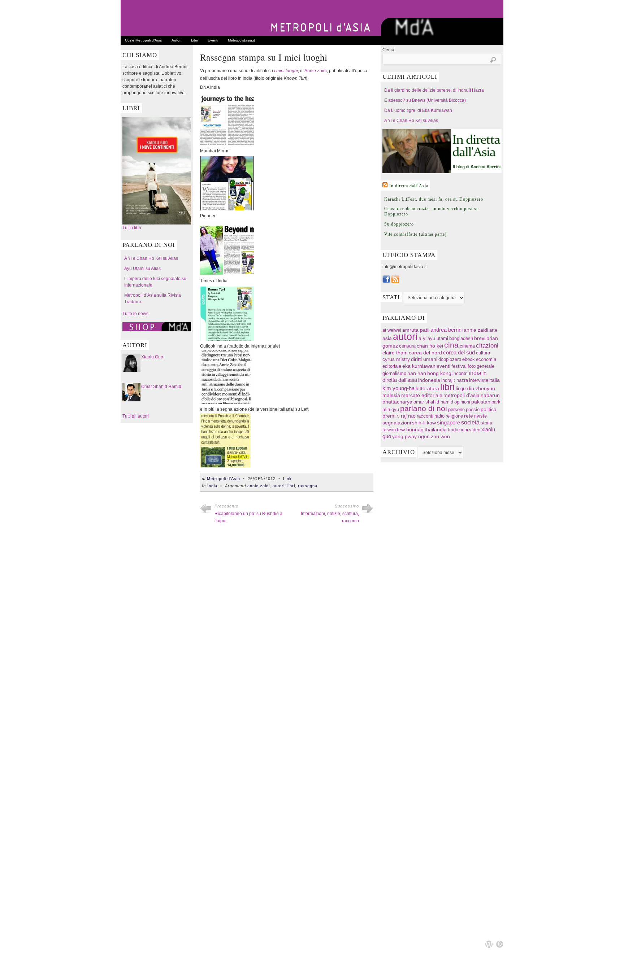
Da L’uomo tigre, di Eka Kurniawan (418, 110)
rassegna (307, 486)
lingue (462, 388)
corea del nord (425, 353)
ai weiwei (391, 330)
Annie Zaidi (315, 70)
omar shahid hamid (433, 402)
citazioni (487, 345)
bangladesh (461, 338)
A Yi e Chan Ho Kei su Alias (151, 258)
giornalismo (394, 373)
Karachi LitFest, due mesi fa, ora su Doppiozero (433, 199)
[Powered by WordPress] (489, 944)
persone (456, 409)
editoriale (391, 366)
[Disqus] (286, 633)
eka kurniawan (419, 366)
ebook (468, 359)
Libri (194, 40)
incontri (460, 373)
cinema (467, 346)
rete (468, 416)
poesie (473, 409)
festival (459, 366)
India (212, 486)
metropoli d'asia (461, 395)
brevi (479, 338)
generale (485, 366)
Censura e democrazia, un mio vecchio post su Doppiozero (431, 211)
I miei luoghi (286, 70)
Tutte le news (135, 313)
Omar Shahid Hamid (161, 386)
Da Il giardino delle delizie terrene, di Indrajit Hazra (434, 90)
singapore (448, 423)
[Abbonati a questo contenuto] (384, 184)
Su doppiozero (399, 224)
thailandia (436, 429)
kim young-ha (398, 388)
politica (489, 409)
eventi (443, 366)
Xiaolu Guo (152, 356)
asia (387, 338)
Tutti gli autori (135, 416)
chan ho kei (430, 346)
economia (486, 359)
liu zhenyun (482, 388)
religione (454, 416)
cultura (483, 353)
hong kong (439, 373)
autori (279, 486)
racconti (425, 416)
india (475, 373)
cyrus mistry (396, 359)
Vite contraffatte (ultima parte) (415, 234)
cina (451, 345)
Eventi (213, 40)
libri (291, 486)
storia (486, 423)
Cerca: (388, 49)
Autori (176, 40)
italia (494, 380)
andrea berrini (446, 330)
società (470, 422)
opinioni (462, 402)
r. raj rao (406, 416)
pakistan (480, 402)
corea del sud (459, 353)
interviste (478, 380)
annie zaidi (258, 486)
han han (416, 373)
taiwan (389, 429)
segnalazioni (396, 423)
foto (472, 366)
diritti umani (424, 359)
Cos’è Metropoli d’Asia (143, 40)
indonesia (429, 380)
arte (493, 330)
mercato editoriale (421, 395)
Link (287, 478)
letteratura (427, 388)
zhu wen (440, 436)
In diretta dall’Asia (408, 185)
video (474, 429)
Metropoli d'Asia (223, 478)
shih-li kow (424, 423)
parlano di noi (423, 408)
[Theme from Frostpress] (499, 944)
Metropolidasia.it (241, 40)
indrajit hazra (454, 380)
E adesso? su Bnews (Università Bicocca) (425, 100)
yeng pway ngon (411, 436)
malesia (391, 395)
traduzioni (458, 429)
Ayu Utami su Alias (142, 268)
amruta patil (415, 330)
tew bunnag (410, 429)
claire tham (395, 353)
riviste (480, 416)
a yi (422, 338)
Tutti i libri (131, 227)
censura (407, 346)
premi (388, 416)
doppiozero (449, 359)
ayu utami (438, 338)
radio (439, 416)
